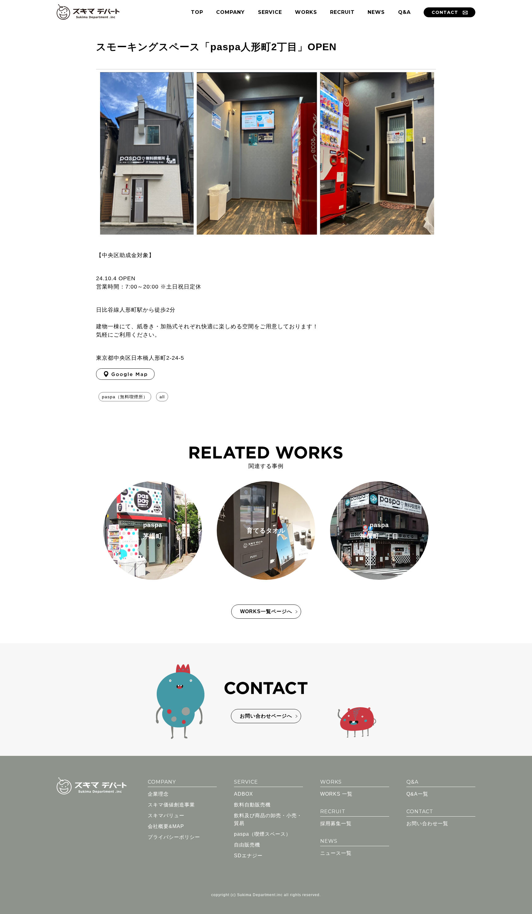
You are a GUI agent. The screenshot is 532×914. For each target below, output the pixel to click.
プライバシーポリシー (174, 837)
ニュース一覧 (336, 853)
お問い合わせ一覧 (427, 823)
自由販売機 (247, 844)
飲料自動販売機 (252, 804)
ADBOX (243, 794)
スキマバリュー (166, 815)
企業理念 (158, 794)
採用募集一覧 (336, 823)
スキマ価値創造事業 (171, 804)
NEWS (376, 12)
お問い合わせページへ (266, 716)
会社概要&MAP (166, 826)
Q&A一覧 (417, 794)
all (162, 396)
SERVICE (270, 12)
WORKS (306, 12)
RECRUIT (342, 12)
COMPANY (230, 12)
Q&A (404, 12)
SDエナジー (248, 855)
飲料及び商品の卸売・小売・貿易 (268, 819)
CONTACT (445, 12)
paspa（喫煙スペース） (262, 834)
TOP (197, 12)
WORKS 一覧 (336, 794)
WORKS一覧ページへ (266, 611)
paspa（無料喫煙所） (125, 396)
